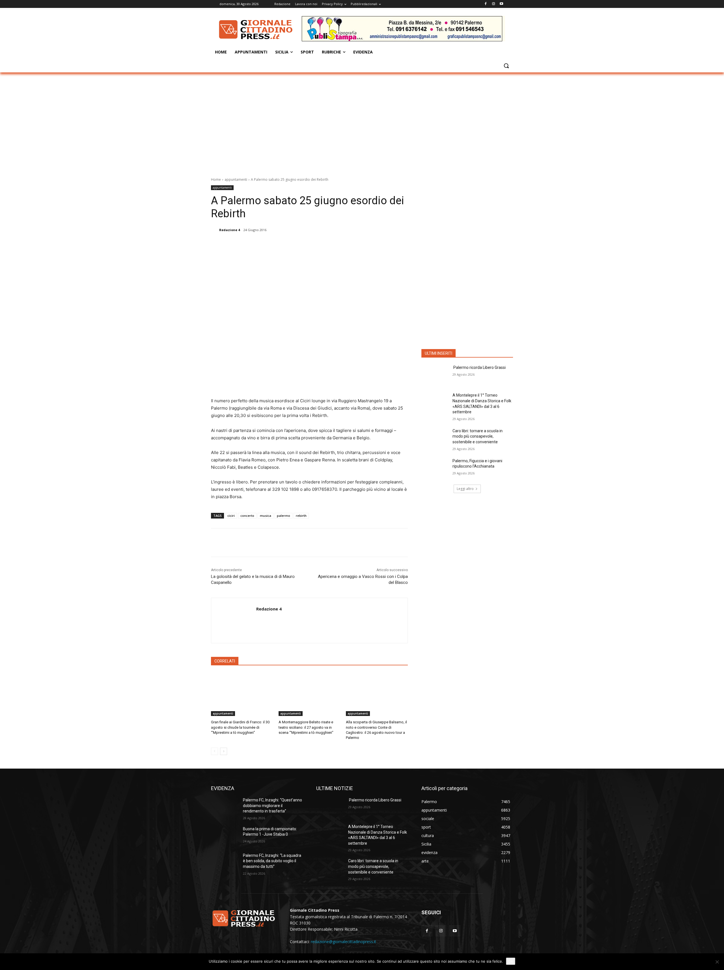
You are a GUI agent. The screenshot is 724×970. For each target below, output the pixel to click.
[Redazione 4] (214, 230)
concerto (247, 515)
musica (265, 515)
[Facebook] (485, 4)
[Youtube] (501, 4)
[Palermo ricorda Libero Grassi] (435, 374)
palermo (283, 515)
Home (216, 179)
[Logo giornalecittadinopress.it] (256, 29)
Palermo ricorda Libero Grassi (479, 367)
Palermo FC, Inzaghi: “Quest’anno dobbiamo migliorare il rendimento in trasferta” (272, 805)
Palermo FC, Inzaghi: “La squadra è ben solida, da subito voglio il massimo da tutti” (272, 861)
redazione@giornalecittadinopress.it (343, 941)
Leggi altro (465, 488)
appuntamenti (236, 179)
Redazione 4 (229, 230)
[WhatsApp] (296, 244)
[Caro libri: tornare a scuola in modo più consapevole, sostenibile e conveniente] (435, 438)
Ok (510, 961)
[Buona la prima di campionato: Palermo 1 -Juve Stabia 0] (224, 836)
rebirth (301, 515)
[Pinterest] (283, 244)
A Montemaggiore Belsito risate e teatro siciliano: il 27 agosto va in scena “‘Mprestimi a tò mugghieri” (306, 727)
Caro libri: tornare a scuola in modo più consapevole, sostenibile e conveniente (478, 436)
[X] (270, 244)
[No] (717, 962)
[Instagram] (493, 4)
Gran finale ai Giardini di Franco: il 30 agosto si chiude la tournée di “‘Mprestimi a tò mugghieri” (240, 727)
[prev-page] (214, 751)
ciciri (231, 515)
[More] (310, 244)
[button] (506, 65)
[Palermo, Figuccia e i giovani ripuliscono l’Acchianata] (435, 468)
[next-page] (223, 751)
